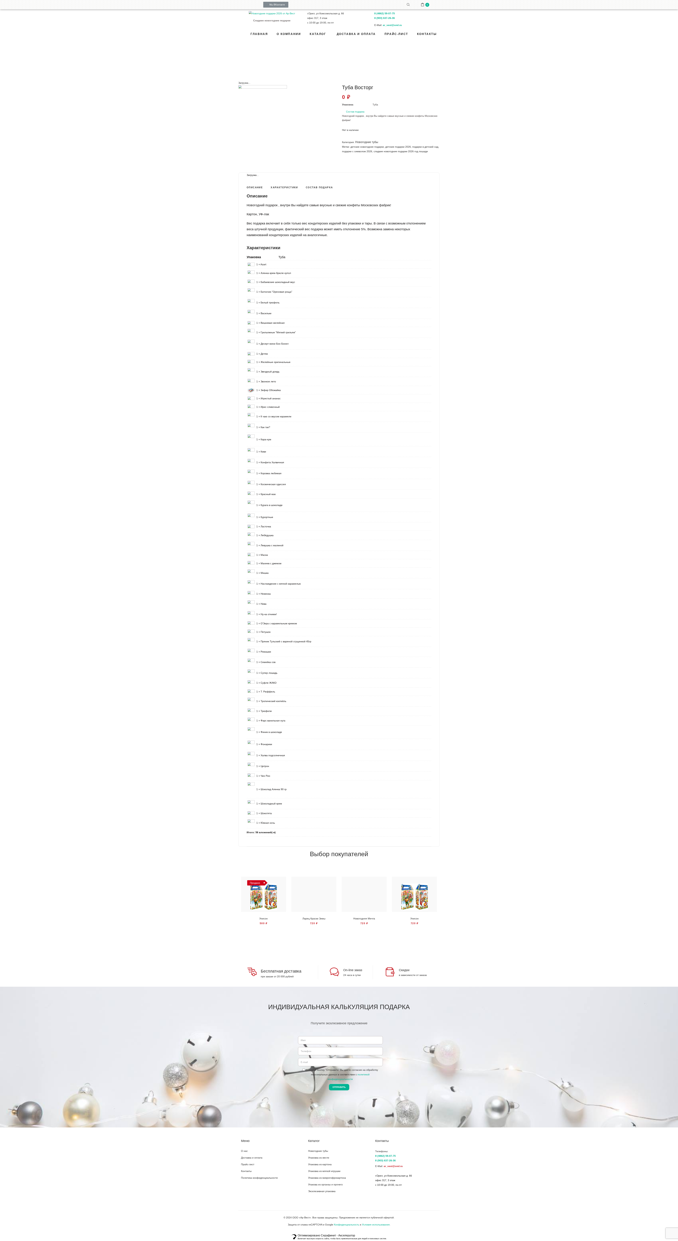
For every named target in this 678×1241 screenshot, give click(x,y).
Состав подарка (355, 111)
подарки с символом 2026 (357, 151)
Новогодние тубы (343, 61)
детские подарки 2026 (398, 146)
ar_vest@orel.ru (392, 25)
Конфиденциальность (346, 1224)
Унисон (263, 918)
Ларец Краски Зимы (313, 918)
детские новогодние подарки (367, 146)
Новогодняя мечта (364, 918)
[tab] (255, 187)
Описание (255, 187)
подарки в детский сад (425, 146)
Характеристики (284, 187)
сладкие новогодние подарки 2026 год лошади (401, 151)
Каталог (324, 61)
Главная (310, 61)
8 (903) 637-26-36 (384, 18)
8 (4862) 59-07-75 (384, 13)
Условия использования (376, 1224)
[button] (275, 5)
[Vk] (244, 1188)
